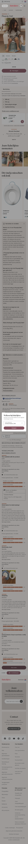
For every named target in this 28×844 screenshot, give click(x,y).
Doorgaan (14, 428)
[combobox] (14, 423)
